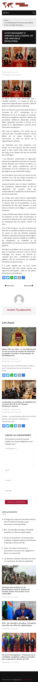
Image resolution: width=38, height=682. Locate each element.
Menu (7, 13)
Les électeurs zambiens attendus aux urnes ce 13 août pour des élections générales (20, 560)
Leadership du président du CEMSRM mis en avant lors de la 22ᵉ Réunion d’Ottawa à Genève (19, 404)
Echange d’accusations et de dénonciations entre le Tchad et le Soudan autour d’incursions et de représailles (20, 521)
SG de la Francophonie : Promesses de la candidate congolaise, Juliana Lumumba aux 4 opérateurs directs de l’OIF (20, 540)
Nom (7, 470)
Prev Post (10, 286)
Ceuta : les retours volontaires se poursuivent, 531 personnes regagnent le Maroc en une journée (19, 550)
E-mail (8, 480)
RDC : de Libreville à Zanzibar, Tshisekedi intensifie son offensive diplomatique (18, 531)
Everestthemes (27, 680)
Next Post (27, 286)
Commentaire (11, 448)
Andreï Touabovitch (15, 75)
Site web (8, 491)
